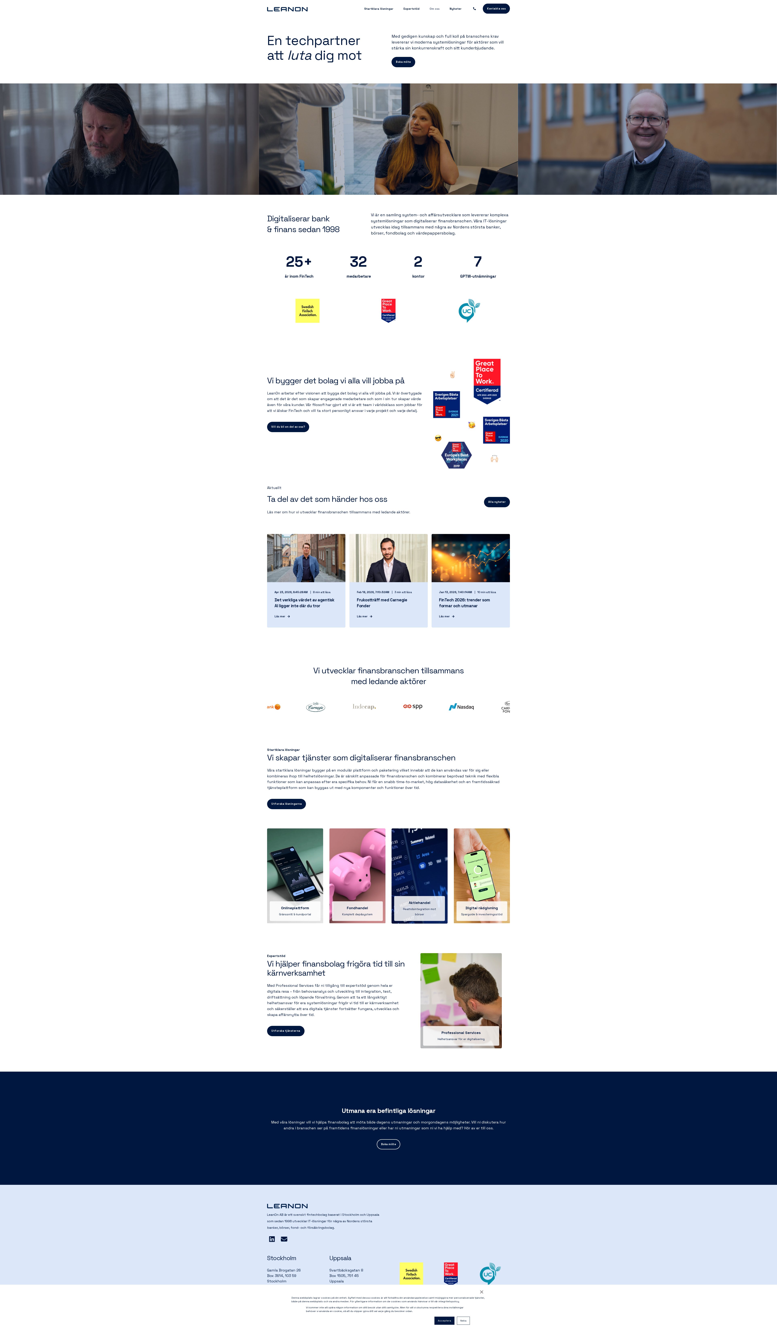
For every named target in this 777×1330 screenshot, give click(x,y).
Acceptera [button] (444, 1320)
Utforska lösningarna (286, 804)
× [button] (481, 1292)
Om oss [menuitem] (434, 9)
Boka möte (403, 62)
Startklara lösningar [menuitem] (378, 9)
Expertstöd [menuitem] (411, 9)
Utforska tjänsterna (285, 1031)
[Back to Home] (287, 9)
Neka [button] (463, 1320)
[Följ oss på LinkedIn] (272, 1239)
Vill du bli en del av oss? (288, 426)
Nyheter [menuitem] (456, 9)
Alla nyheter (497, 502)
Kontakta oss (496, 8)
